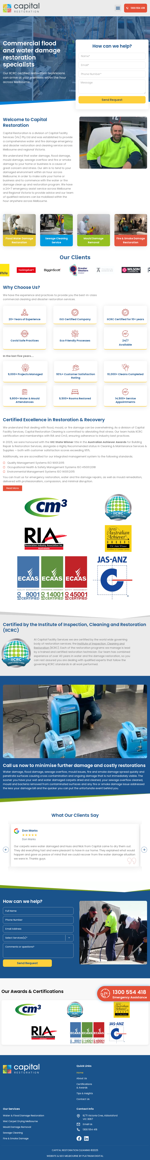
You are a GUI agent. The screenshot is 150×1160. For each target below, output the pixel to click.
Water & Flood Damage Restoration (23, 1115)
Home (79, 1072)
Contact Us (83, 1099)
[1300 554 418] (105, 993)
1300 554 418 (129, 992)
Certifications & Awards (84, 1085)
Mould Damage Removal (17, 1127)
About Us (81, 1078)
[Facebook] (79, 1138)
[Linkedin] (86, 1138)
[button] (118, 8)
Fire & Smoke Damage (16, 1138)
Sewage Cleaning (13, 1132)
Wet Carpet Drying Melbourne (20, 1121)
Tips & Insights (84, 1093)
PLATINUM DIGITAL (92, 1156)
